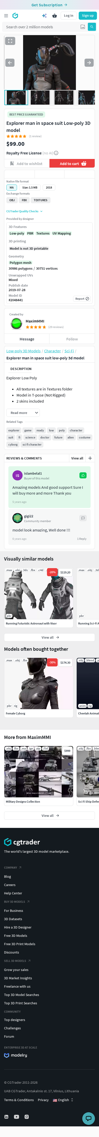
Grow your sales (16, 969)
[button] (83, 27)
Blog (7, 876)
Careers (9, 885)
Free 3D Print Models (19, 944)
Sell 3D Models (15, 961)
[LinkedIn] (7, 1117)
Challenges (12, 1028)
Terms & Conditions (19, 1100)
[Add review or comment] (90, 458)
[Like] (19, 174)
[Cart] (55, 16)
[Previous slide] (9, 63)
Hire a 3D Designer (17, 927)
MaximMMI (35, 320)
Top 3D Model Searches (21, 994)
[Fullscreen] (10, 41)
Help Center (13, 893)
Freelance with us (17, 986)
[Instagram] (27, 1117)
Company (10, 867)
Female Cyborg (15, 713)
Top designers (14, 1019)
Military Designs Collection (23, 801)
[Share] (79, 174)
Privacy (43, 1100)
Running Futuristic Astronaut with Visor (31, 623)
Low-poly (17, 233)
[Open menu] (6, 16)
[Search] (92, 27)
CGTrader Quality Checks (22, 211)
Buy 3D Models (14, 901)
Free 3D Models (15, 935)
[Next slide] (89, 63)
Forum (9, 1036)
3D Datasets (13, 919)
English (61, 1100)
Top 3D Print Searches (20, 1003)
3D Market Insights (18, 978)
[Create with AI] (44, 16)
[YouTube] (17, 1117)
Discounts (11, 952)
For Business (13, 910)
